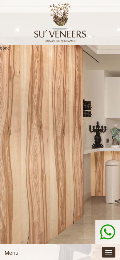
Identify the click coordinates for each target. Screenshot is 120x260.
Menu (11, 252)
